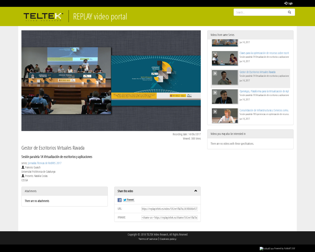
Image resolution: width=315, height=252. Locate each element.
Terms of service (148, 238)
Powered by (284, 248)
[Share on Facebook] (120, 200)
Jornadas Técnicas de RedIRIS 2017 (45, 163)
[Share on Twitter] (128, 200)
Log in (290, 3)
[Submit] (289, 12)
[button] (157, 191)
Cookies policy (168, 238)
